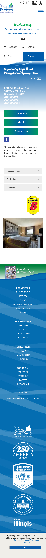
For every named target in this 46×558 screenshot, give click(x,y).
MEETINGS (23, 325)
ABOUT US (23, 359)
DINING (23, 300)
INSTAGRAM (23, 384)
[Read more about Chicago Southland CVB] (23, 438)
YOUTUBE (23, 376)
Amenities (11, 187)
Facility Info (11, 179)
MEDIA (23, 351)
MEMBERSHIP (23, 355)
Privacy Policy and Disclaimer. (26, 540)
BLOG (23, 312)
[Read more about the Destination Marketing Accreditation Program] (23, 516)
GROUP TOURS (23, 333)
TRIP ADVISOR (23, 392)
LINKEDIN (23, 388)
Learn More (25, 542)
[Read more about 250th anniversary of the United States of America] (23, 459)
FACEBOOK (23, 372)
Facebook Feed (13, 171)
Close (25, 547)
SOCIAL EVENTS (23, 338)
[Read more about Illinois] (23, 528)
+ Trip (34, 78)
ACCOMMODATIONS (23, 304)
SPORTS (23, 329)
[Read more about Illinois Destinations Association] (23, 491)
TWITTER (23, 380)
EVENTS (23, 296)
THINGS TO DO (23, 292)
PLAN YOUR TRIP (23, 308)
